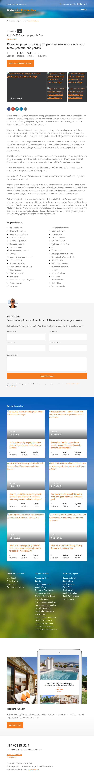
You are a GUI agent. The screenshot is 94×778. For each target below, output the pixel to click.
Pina (14, 39)
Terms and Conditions (73, 384)
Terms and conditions (14, 755)
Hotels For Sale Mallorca (44, 626)
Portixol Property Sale (43, 608)
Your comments (12, 355)
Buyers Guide (12, 584)
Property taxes (12, 581)
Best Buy (38, 581)
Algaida (9, 39)
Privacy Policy (11, 386)
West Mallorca (68, 599)
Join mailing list (15, 725)
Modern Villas (40, 614)
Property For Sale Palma (44, 623)
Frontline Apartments (43, 584)
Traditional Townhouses (44, 590)
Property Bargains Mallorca (45, 617)
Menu (85, 10)
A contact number (54, 343)
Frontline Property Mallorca (45, 602)
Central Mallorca (33, 21)
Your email (10, 343)
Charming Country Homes (45, 596)
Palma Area (67, 587)
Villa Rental (11, 578)
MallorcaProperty (21, 10)
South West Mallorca (71, 596)
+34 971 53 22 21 (21, 4)
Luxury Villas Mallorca (43, 620)
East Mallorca (68, 581)
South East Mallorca (70, 593)
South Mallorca (68, 590)
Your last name (53, 331)
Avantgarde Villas (41, 578)
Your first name (11, 331)
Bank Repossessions (42, 593)
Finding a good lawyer (15, 587)
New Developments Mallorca (46, 605)
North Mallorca (68, 584)
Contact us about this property (20, 63)
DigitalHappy (34, 769)
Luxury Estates (40, 587)
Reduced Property (42, 599)
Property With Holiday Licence (46, 629)
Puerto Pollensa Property (44, 611)
